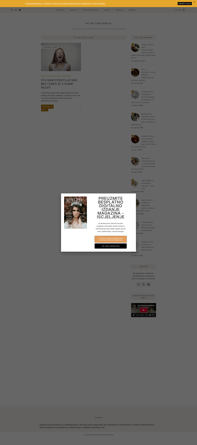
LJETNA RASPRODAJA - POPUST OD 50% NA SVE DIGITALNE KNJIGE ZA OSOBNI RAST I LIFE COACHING (65, 3)
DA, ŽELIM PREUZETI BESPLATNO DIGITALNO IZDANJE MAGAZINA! (111, 239)
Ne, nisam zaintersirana (110, 246)
